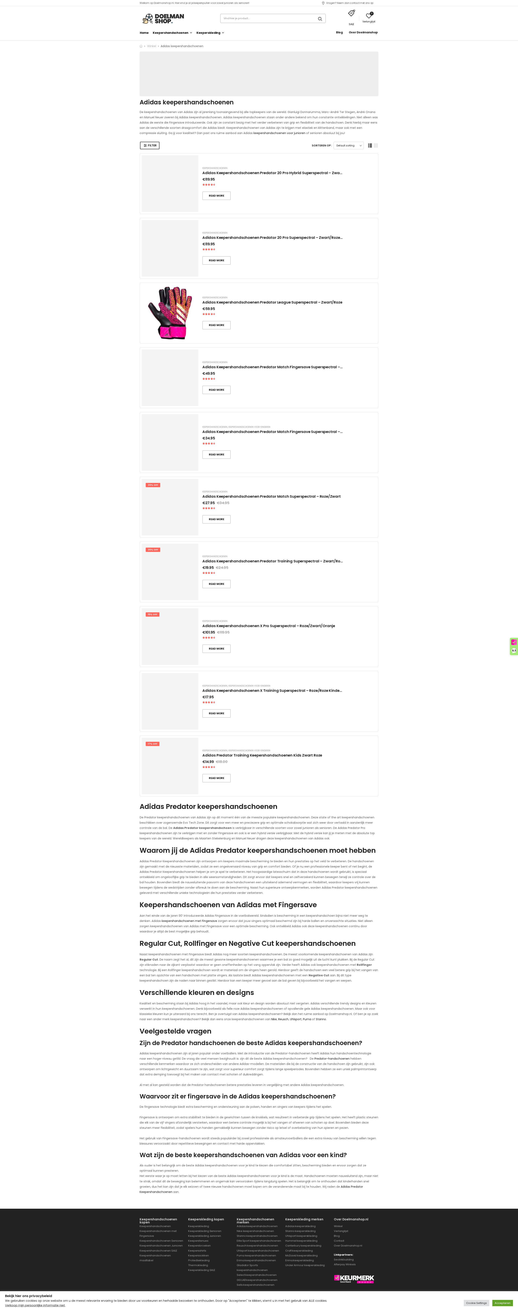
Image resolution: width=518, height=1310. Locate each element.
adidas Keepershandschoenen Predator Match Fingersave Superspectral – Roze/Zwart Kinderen (290, 431)
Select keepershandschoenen (256, 1275)
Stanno (321, 1019)
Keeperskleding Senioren (204, 1231)
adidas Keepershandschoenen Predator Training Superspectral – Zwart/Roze (273, 561)
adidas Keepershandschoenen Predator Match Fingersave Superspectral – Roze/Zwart (282, 366)
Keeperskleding (208, 33)
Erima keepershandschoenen (256, 1260)
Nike (274, 1019)
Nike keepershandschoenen (255, 1231)
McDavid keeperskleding (301, 1255)
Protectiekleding (198, 1260)
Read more (216, 196)
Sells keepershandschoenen (255, 1285)
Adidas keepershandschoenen (257, 1226)
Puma (307, 1019)
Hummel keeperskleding (301, 1241)
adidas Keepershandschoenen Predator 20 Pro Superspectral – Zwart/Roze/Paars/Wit (281, 237)
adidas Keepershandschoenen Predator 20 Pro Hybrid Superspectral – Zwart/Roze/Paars (283, 172)
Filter (152, 145)
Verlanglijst (341, 1231)
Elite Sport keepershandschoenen (259, 1241)
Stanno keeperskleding (300, 1231)
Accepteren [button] (503, 1303)
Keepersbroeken (199, 1246)
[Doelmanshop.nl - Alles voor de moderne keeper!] (165, 18)
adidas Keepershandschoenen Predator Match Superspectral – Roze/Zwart (271, 496)
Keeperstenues (198, 1241)
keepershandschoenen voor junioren (279, 133)
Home (144, 33)
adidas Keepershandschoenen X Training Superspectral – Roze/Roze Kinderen (273, 690)
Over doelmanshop (363, 32)
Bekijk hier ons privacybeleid (28, 1296)
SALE (351, 24)
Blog (339, 32)
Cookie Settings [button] (476, 1303)
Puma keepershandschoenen (256, 1255)
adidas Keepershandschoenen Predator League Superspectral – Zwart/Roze (272, 302)
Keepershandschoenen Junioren (161, 1246)
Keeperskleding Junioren (204, 1236)
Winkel (151, 46)
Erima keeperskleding (299, 1260)
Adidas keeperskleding (300, 1226)
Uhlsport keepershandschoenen (258, 1251)
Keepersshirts (197, 1251)
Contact (339, 1241)
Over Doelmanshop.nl (348, 1246)
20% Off (153, 485)
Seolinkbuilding (344, 1259)
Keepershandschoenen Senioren (161, 1241)
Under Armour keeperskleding (305, 1265)
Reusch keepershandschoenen (257, 1246)
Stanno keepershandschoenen (257, 1236)
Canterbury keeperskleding (303, 1246)
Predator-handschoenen (332, 1059)
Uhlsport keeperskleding (301, 1236)
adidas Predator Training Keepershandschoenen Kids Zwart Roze (262, 755)
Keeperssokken (198, 1255)
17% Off (152, 743)
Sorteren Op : (322, 145)
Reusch (283, 1019)
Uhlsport (295, 1019)
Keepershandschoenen (170, 33)
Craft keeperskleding (299, 1251)
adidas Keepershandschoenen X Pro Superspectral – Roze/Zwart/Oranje (268, 625)
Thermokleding (198, 1265)
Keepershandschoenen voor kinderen (249, 427)
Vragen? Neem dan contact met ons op (349, 3)
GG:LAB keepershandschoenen (257, 1280)
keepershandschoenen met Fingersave (189, 921)
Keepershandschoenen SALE (158, 1251)
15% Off (152, 614)
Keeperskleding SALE (201, 1270)
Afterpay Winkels (345, 1264)
